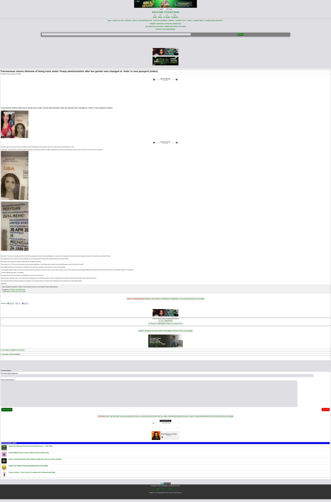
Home (155, 17)
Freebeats (174, 17)
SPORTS (171, 20)
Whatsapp (11, 303)
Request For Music (163, 490)
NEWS (109, 20)
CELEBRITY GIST (181, 20)
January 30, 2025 (20, 291)
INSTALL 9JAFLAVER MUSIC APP (142, 20)
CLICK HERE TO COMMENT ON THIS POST (13, 350)
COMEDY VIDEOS (198, 20)
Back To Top (325, 409)
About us (155, 488)
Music (160, 17)
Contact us (175, 488)
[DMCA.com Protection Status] (165, 484)
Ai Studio (167, 17)
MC (8, 74)
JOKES (189, 20)
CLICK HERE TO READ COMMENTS (10, 354)
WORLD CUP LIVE (118, 20)
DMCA (161, 488)
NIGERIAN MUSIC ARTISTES (213, 20)
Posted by (4, 74)
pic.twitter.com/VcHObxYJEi (17, 289)
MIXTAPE (128, 20)
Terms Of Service (174, 490)
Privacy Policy (167, 488)
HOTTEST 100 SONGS (160, 20)
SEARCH (240, 34)
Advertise (155, 490)
